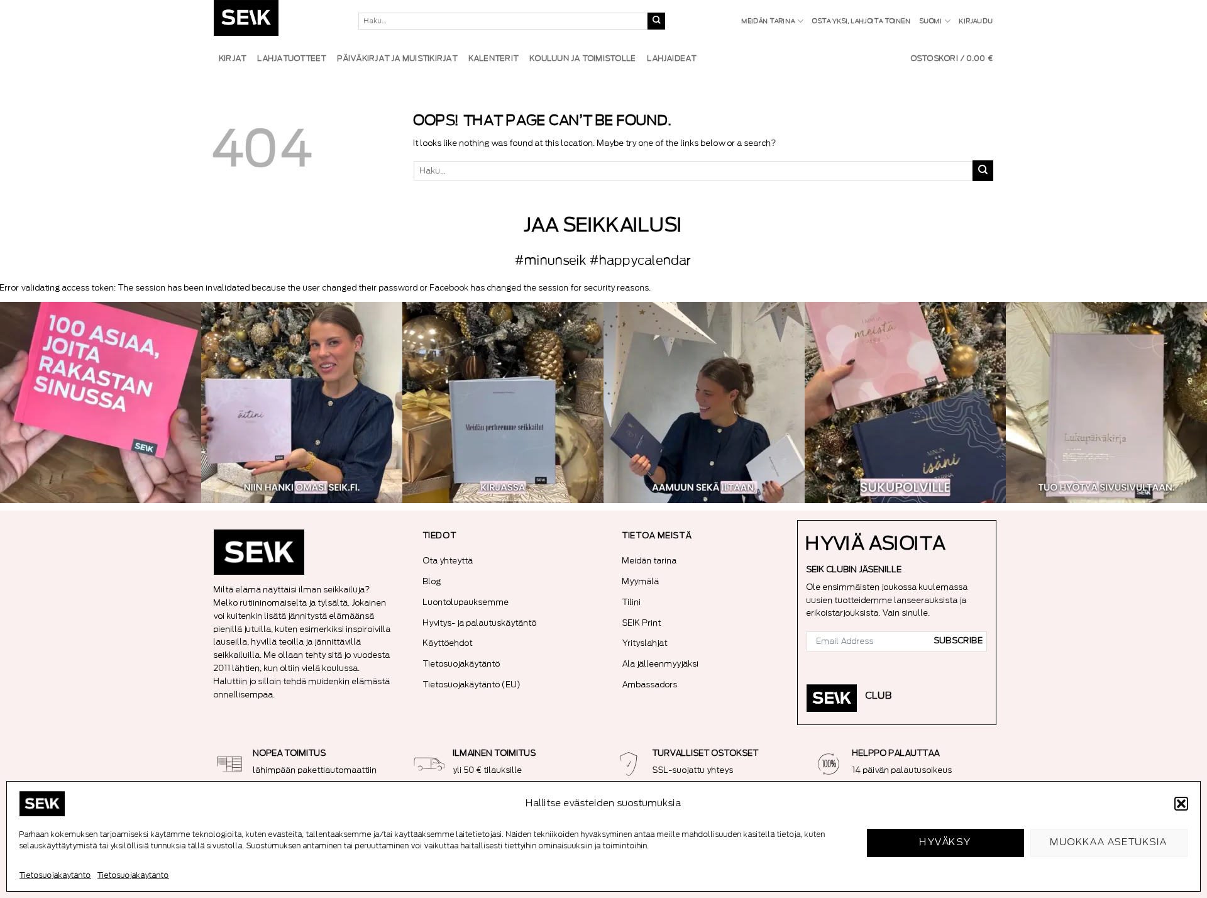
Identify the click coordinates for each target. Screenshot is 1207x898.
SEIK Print (641, 623)
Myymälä (640, 581)
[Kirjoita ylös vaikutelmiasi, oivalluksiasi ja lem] (1106, 402)
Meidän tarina (768, 21)
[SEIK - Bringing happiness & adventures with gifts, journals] (276, 21)
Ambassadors (650, 684)
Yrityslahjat (645, 643)
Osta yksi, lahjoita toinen (861, 21)
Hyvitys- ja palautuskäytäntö (480, 623)
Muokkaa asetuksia (1108, 842)
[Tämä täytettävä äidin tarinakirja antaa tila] (301, 402)
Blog (432, 581)
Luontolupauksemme (466, 602)
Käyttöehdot (448, 643)
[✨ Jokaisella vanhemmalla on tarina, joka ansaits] (905, 402)
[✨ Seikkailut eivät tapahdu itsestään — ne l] (503, 402)
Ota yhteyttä (448, 561)
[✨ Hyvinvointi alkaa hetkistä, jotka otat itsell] (704, 402)
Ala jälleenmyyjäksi (660, 664)
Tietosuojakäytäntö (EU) (472, 684)
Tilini (631, 602)
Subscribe (958, 641)
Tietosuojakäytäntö (55, 875)
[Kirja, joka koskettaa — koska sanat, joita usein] (100, 402)
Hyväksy (945, 842)
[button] (1181, 803)
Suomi (931, 21)
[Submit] (656, 21)
